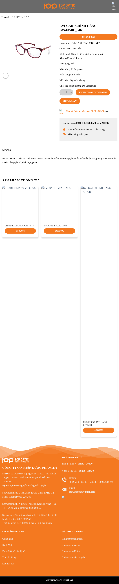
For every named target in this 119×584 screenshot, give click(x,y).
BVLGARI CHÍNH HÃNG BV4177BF (95, 423)
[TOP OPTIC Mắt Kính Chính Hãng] (59, 6)
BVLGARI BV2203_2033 (55, 226)
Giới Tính (18, 17)
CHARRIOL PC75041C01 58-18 (19, 226)
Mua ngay (70, 101)
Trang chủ (6, 17)
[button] (4, 6)
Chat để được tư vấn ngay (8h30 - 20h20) (85, 111)
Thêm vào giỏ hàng (93, 92)
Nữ (27, 17)
